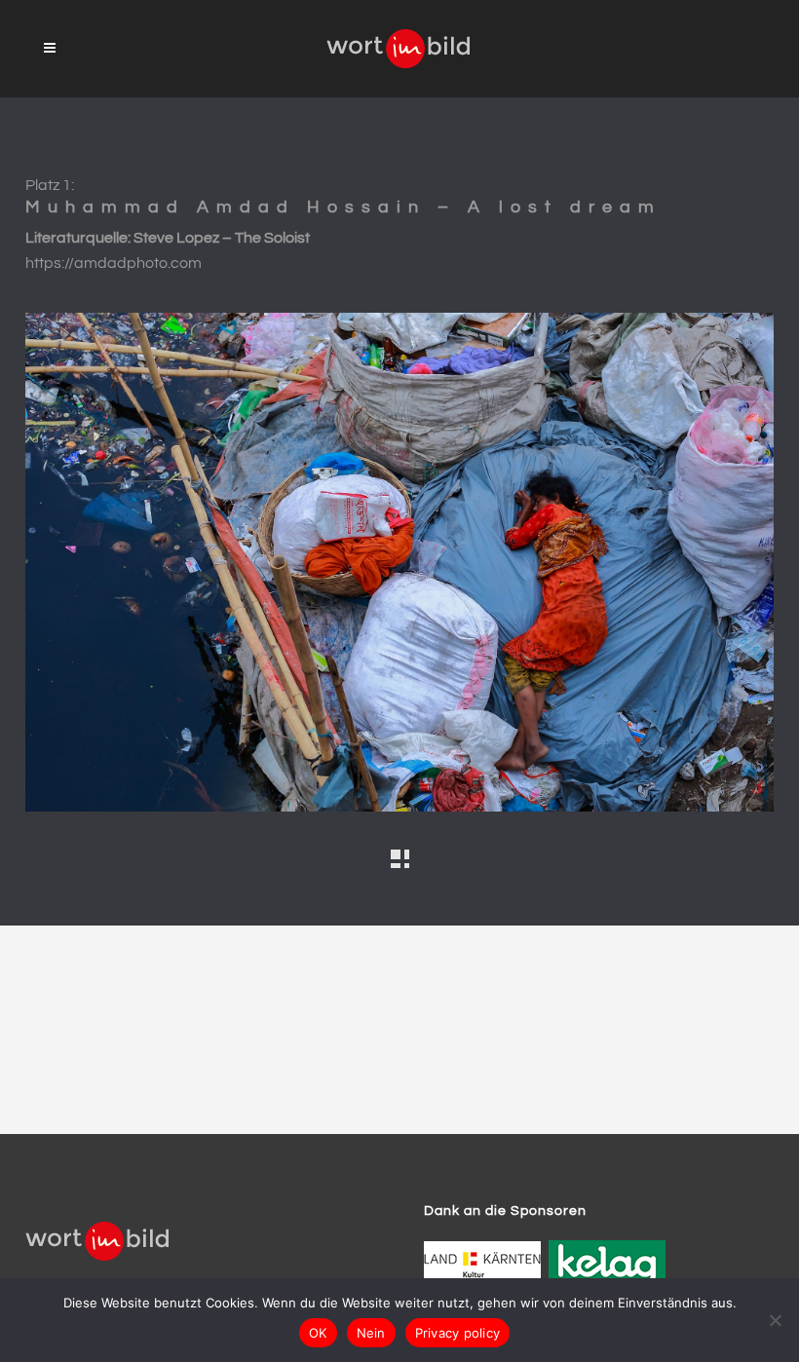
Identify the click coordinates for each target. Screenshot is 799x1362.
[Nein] (774, 1320)
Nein (371, 1333)
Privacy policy (458, 1333)
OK (318, 1333)
